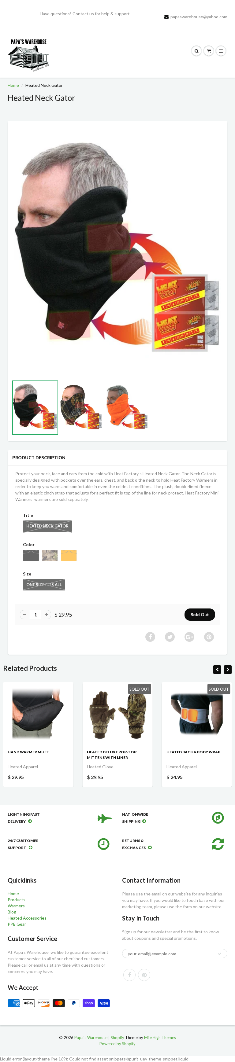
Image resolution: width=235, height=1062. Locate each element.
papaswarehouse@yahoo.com (198, 16)
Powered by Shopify (117, 1043)
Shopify (117, 1037)
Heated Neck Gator (47, 526)
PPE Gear (17, 924)
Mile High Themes (160, 1037)
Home (13, 85)
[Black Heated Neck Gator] (117, 252)
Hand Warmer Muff (28, 752)
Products (16, 899)
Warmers (16, 905)
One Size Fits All (44, 584)
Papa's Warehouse (90, 1037)
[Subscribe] (220, 954)
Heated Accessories (27, 918)
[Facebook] (129, 975)
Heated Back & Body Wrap (193, 752)
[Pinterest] (144, 975)
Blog (12, 911)
